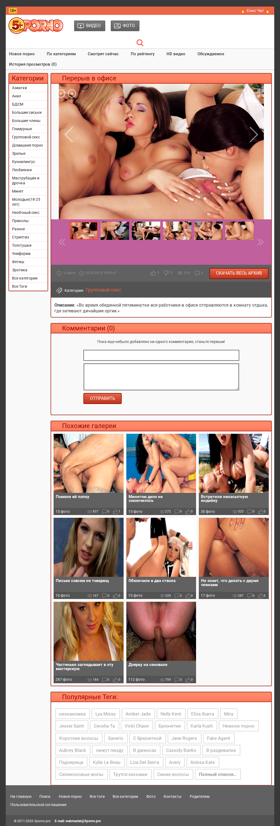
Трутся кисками (130, 774)
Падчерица (71, 762)
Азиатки (19, 88)
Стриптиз (20, 237)
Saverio (115, 738)
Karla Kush (202, 726)
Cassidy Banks (181, 750)
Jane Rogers (184, 738)
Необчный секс (25, 212)
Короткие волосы (78, 738)
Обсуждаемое (210, 53)
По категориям (61, 53)
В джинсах (144, 750)
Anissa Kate (202, 762)
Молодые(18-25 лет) (26, 202)
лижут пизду (109, 750)
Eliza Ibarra (202, 714)
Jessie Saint (71, 726)
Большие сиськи (27, 112)
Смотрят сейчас (103, 53)
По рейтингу (142, 53)
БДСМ (17, 104)
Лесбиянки (22, 170)
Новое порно (22, 53)
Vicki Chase (137, 726)
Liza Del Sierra (144, 762)
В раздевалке (221, 750)
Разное (18, 229)
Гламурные (22, 129)
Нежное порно (239, 726)
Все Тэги (19, 286)
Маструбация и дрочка (25, 180)
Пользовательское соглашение (38, 804)
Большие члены (26, 120)
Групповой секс (26, 137)
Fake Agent (218, 738)
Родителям (199, 796)
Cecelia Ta (104, 726)
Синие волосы (173, 774)
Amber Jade (138, 714)
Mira (228, 714)
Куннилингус (23, 161)
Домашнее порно (27, 145)
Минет (18, 191)
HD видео (176, 53)
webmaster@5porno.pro (83, 821)
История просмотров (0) (33, 64)
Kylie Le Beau (106, 762)
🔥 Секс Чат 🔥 (255, 10)
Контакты (173, 796)
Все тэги (97, 796)
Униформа (21, 253)
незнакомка (72, 714)
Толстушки (21, 245)
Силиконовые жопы (81, 774)
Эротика (19, 270)
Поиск (45, 796)
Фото (151, 796)
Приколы (20, 221)
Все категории (24, 278)
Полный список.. (218, 774)
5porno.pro (42, 821)
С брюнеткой (147, 738)
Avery (174, 762)
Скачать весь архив (239, 273)
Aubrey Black (72, 750)
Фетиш (18, 262)
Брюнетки (170, 726)
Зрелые (18, 153)
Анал (16, 96)
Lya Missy (105, 714)
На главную (20, 796)
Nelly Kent (171, 714)
